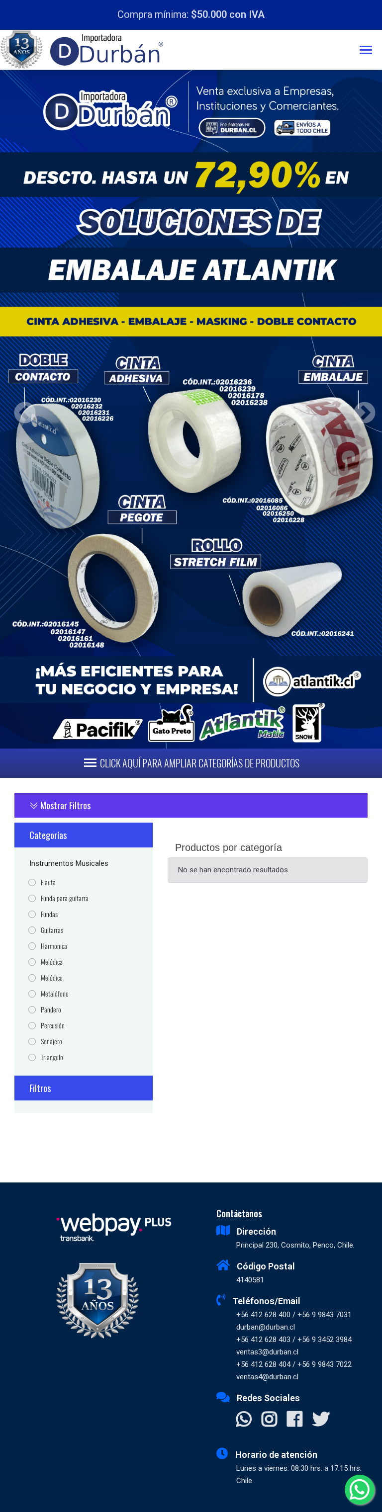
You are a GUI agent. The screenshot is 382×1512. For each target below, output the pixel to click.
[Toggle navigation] (371, 51)
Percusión (53, 1025)
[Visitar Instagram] (269, 1420)
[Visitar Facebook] (294, 1420)
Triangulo (52, 1057)
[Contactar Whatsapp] (244, 1420)
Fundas (49, 914)
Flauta (48, 882)
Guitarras (52, 930)
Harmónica (54, 946)
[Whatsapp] (360, 1490)
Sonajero (51, 1041)
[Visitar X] (321, 1420)
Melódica (52, 962)
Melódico (52, 978)
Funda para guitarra (65, 898)
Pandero (51, 1009)
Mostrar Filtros (64, 805)
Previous (21, 409)
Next (361, 409)
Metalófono (55, 994)
